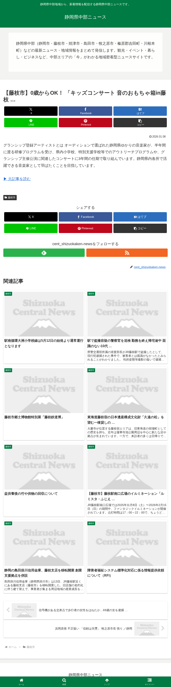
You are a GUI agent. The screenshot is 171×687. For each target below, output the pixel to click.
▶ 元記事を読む (17, 179)
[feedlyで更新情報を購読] (44, 253)
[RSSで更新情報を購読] (127, 253)
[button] (140, 122)
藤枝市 (11, 197)
